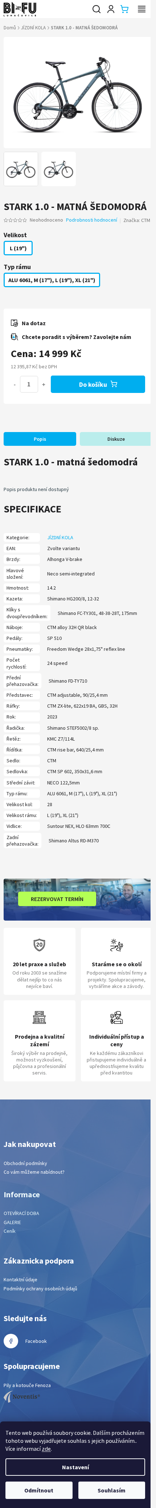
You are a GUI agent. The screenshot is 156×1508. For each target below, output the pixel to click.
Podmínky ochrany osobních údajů (40, 1288)
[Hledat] (96, 9)
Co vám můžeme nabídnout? (34, 1172)
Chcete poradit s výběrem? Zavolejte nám (76, 336)
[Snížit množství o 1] (14, 384)
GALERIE (12, 1222)
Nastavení (75, 1467)
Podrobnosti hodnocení (91, 220)
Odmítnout (38, 1490)
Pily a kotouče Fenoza (27, 1385)
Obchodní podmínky (25, 1163)
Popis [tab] (40, 439)
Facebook (36, 1341)
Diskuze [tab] (116, 439)
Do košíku (93, 384)
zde (46, 1448)
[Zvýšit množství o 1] (43, 384)
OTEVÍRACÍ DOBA (21, 1213)
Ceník (10, 1231)
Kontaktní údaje (20, 1279)
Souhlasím (112, 1490)
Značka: (136, 220)
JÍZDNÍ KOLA (60, 537)
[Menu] (141, 9)
